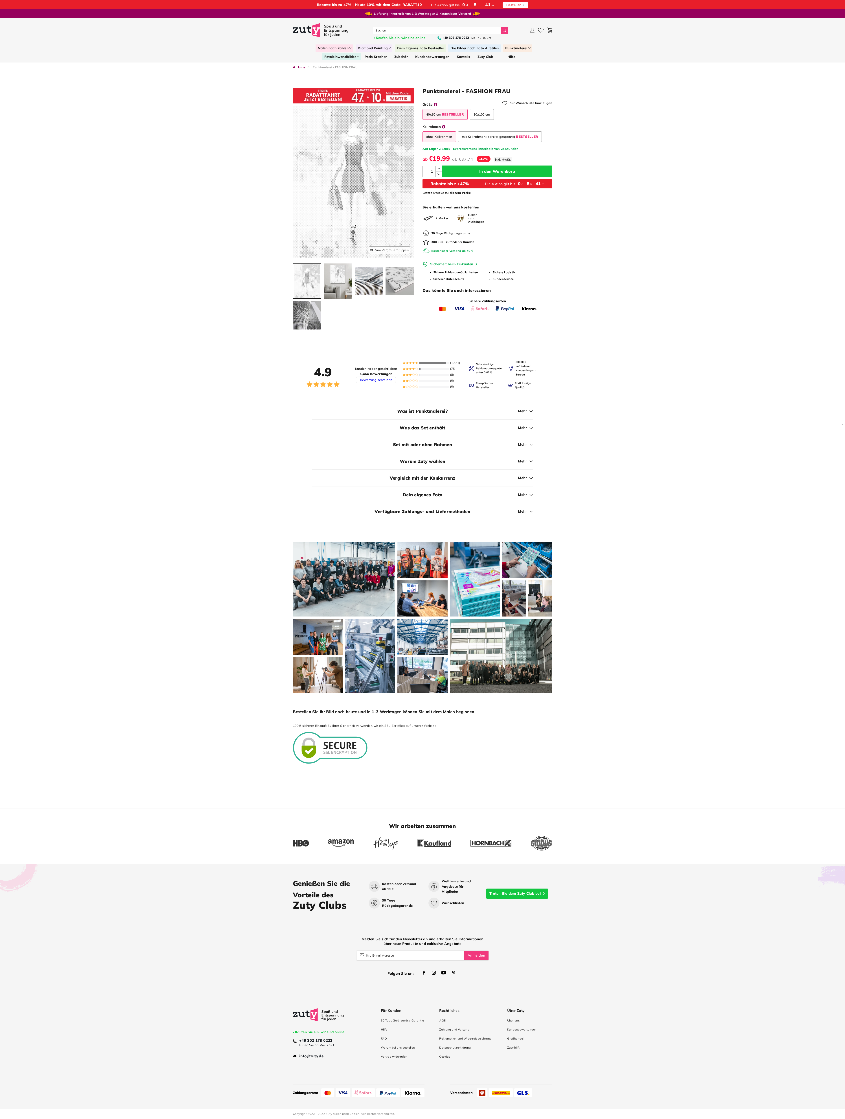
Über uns (513, 1020)
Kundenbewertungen (522, 1029)
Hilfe (384, 1029)
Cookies (444, 1056)
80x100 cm (482, 114)
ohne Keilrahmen (439, 137)
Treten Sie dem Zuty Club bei (515, 893)
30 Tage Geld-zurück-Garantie (402, 1020)
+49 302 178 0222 (315, 1040)
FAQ (384, 1038)
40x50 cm (445, 114)
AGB (442, 1020)
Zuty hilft (513, 1047)
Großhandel (515, 1038)
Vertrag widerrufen (394, 1056)
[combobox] (437, 30)
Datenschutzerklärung (455, 1047)
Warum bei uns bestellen (398, 1047)
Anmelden (476, 955)
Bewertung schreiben (376, 380)
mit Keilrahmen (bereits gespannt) (500, 136)
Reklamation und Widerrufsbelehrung (465, 1038)
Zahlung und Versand (454, 1029)
